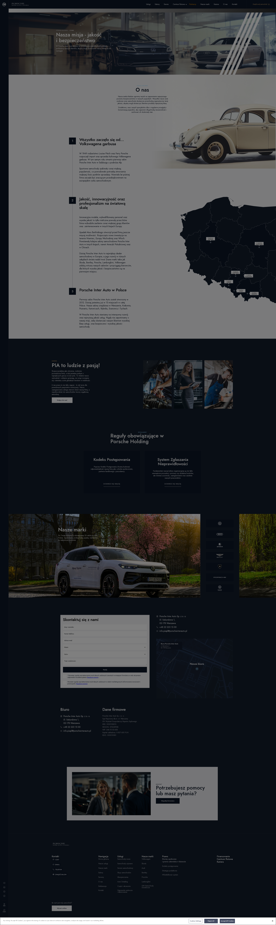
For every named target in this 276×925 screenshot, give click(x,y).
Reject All (211, 921)
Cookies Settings (195, 921)
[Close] (272, 921)
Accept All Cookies (227, 921)
